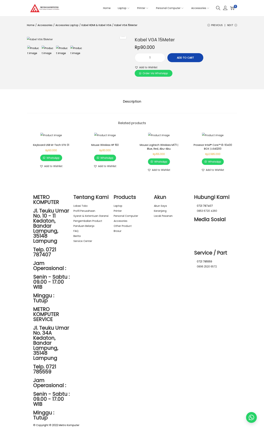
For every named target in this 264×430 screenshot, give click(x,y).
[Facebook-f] (208, 230)
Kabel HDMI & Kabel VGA (96, 25)
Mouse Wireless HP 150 (105, 145)
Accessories (45, 25)
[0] (232, 8)
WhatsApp (53, 158)
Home (30, 25)
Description (132, 101)
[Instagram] (198, 230)
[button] (146, 67)
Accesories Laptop (66, 25)
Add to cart (185, 57)
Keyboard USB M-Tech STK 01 (51, 145)
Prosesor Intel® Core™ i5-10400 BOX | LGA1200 (213, 147)
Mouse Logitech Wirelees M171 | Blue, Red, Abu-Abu (159, 147)
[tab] (132, 101)
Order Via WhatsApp (155, 73)
